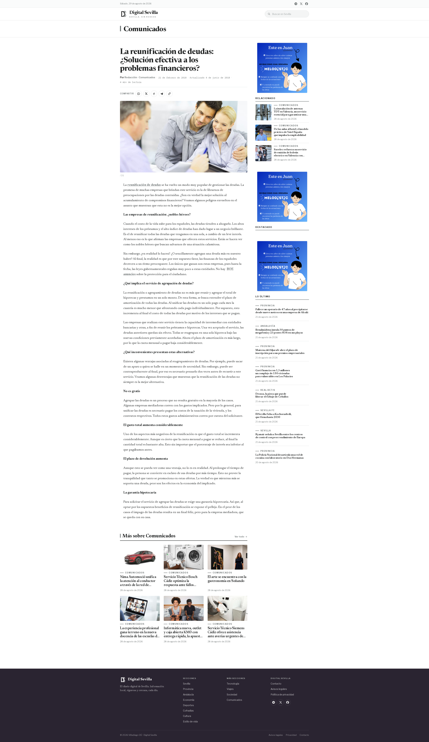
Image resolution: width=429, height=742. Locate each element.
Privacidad (291, 735)
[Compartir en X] (146, 93)
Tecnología (233, 683)
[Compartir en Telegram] (162, 93)
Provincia (188, 689)
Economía (188, 699)
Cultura (187, 716)
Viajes (230, 689)
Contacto (276, 683)
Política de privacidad (282, 694)
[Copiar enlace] (169, 93)
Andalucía (188, 694)
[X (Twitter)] (301, 3)
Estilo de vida (190, 721)
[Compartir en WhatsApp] (138, 93)
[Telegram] (295, 3)
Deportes (188, 705)
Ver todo (239, 536)
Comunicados (145, 29)
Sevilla (186, 683)
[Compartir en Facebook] (154, 93)
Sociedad (232, 694)
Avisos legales (279, 689)
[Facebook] (306, 3)
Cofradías (188, 710)
